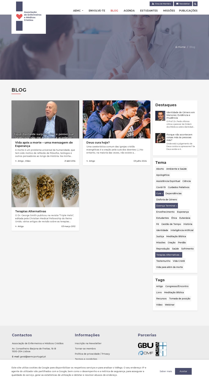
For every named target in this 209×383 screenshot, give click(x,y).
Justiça (160, 236)
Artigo (159, 286)
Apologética (162, 174)
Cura (158, 193)
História (187, 224)
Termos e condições (86, 359)
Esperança (183, 211)
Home (181, 47)
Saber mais (166, 371)
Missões (169, 10)
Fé (157, 224)
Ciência (187, 181)
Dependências (173, 193)
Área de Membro (163, 4)
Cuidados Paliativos (178, 187)
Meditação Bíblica (176, 236)
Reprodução (163, 248)
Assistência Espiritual (168, 181)
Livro (159, 292)
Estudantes (149, 10)
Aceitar (183, 371)
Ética (174, 217)
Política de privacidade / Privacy (92, 353)
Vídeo (159, 304)
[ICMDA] (161, 349)
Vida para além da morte (169, 267)
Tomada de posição (179, 298)
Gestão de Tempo (171, 224)
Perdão (182, 242)
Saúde (175, 248)
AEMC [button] (77, 10)
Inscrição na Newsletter (88, 343)
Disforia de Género (166, 199)
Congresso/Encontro (176, 286)
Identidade (162, 230)
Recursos (161, 298)
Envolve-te (97, 10)
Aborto (160, 168)
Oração (171, 242)
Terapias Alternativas (167, 254)
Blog (114, 10)
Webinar (169, 304)
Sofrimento (187, 248)
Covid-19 (161, 187)
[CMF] (145, 353)
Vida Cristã (179, 260)
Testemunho (163, 260)
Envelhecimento (165, 211)
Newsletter (184, 4)
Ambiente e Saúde (176, 168)
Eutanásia (184, 217)
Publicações (188, 10)
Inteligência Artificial (182, 230)
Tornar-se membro (85, 348)
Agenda (129, 10)
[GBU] (145, 345)
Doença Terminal (165, 205)
